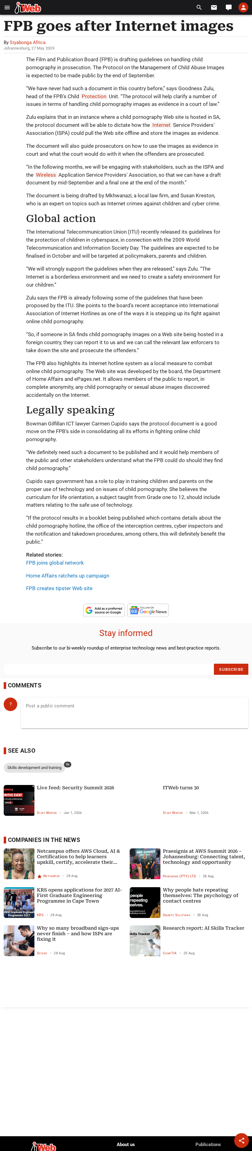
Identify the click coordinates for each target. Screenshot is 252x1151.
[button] (7, 7)
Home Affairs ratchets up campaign (67, 576)
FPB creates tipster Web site (59, 588)
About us (126, 1144)
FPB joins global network (55, 563)
